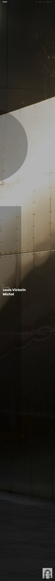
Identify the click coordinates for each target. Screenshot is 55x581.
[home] (5, 2)
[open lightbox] (47, 574)
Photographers (7, 287)
